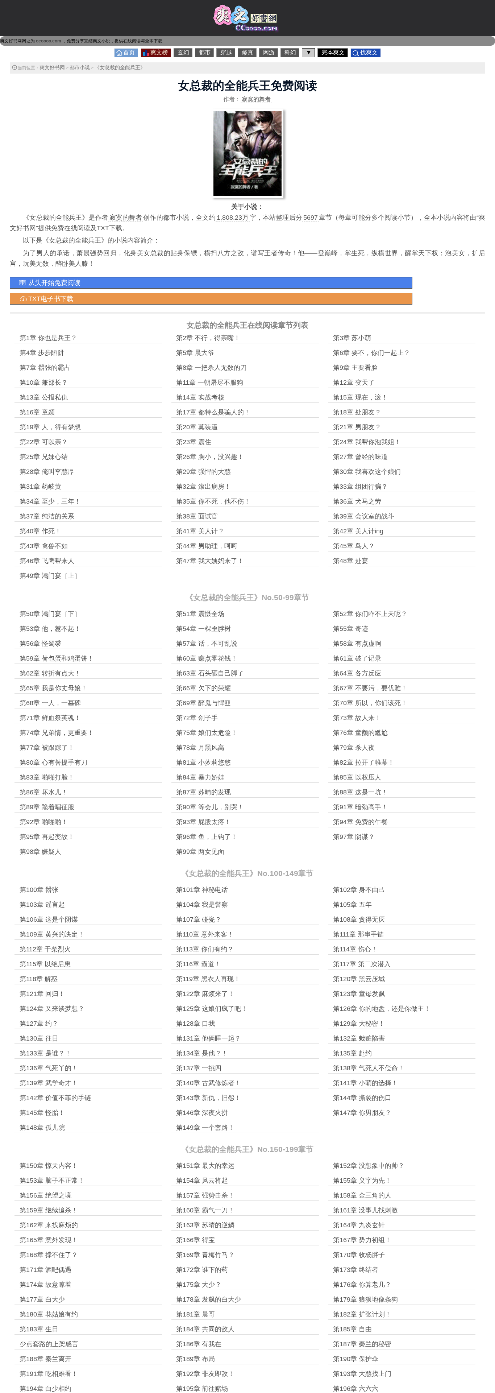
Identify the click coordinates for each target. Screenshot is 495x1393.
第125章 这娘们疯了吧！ (212, 1008)
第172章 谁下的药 (202, 1269)
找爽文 (369, 52)
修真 (247, 52)
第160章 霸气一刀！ (205, 1210)
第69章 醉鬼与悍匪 (203, 703)
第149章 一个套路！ (205, 1127)
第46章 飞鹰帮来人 (47, 561)
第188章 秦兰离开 (45, 1359)
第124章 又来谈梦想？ (52, 1008)
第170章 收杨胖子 (359, 1254)
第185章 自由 (352, 1329)
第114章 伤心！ (355, 949)
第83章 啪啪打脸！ (47, 777)
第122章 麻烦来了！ (205, 993)
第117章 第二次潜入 (362, 964)
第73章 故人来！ (357, 718)
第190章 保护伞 (355, 1359)
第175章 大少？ (198, 1284)
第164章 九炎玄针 (359, 1225)
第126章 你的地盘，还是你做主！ (381, 1008)
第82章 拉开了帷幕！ (363, 762)
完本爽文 (333, 52)
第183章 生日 (39, 1329)
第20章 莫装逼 (197, 427)
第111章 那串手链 (358, 934)
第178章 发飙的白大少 (208, 1299)
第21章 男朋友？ (357, 427)
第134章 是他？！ (202, 1053)
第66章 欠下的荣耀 (203, 688)
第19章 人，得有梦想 (50, 427)
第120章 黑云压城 (359, 979)
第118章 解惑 (39, 979)
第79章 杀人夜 (354, 747)
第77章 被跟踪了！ (47, 747)
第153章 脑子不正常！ (52, 1180)
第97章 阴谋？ (354, 836)
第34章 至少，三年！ (50, 501)
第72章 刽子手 (197, 718)
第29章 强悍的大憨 (203, 471)
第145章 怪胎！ (42, 1112)
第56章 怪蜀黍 (40, 643)
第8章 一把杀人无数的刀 (211, 367)
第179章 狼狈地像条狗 (365, 1299)
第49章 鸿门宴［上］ (50, 575)
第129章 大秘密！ (359, 1023)
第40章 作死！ (40, 531)
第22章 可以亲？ (44, 442)
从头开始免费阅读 (54, 282)
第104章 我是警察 (202, 904)
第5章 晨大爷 (195, 352)
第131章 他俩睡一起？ (208, 1038)
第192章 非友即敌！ (205, 1373)
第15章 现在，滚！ (360, 397)
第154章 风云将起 (202, 1180)
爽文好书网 (52, 67)
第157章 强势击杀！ (205, 1195)
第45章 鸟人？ (354, 546)
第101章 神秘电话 (202, 889)
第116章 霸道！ (198, 964)
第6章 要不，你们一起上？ (371, 352)
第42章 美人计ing (358, 531)
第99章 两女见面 (200, 851)
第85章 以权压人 (357, 777)
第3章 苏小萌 (352, 338)
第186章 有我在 (198, 1344)
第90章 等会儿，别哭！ (210, 807)
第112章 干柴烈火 (45, 949)
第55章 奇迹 (350, 628)
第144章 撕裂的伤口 (362, 1097)
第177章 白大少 (42, 1299)
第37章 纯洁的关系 (47, 516)
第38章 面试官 (197, 516)
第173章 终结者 (355, 1269)
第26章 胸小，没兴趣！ (210, 456)
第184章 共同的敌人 (205, 1329)
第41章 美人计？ (200, 531)
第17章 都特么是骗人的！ (213, 412)
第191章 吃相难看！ (49, 1373)
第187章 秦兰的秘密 (362, 1344)
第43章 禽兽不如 (44, 546)
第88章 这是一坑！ (360, 792)
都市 (205, 52)
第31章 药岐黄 (40, 486)
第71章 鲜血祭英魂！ (50, 718)
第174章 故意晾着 (45, 1284)
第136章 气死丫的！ (49, 1068)
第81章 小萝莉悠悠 (203, 762)
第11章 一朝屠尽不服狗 (209, 382)
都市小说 (80, 67)
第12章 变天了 (354, 382)
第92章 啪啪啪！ (44, 822)
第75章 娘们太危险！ (206, 732)
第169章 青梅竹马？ (205, 1254)
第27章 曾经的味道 (360, 456)
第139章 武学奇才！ (49, 1083)
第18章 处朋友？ (357, 412)
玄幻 (183, 52)
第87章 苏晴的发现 (203, 792)
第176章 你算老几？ (362, 1284)
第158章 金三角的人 (362, 1195)
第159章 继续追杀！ (49, 1210)
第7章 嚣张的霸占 (45, 367)
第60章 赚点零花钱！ (206, 658)
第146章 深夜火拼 (202, 1112)
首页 (129, 52)
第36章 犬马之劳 (357, 501)
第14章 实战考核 (200, 397)
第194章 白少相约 (45, 1388)
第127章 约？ (39, 1023)
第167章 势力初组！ (362, 1240)
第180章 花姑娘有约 (49, 1314)
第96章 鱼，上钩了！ (206, 836)
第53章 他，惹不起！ (50, 628)
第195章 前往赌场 (202, 1388)
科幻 (290, 52)
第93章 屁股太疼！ (203, 822)
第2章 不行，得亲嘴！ (208, 338)
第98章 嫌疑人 (40, 851)
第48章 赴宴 (350, 561)
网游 (269, 52)
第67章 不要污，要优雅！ (370, 688)
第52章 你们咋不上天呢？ (370, 613)
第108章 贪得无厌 (359, 919)
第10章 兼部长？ (44, 382)
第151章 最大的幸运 (205, 1165)
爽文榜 (159, 52)
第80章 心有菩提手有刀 (53, 762)
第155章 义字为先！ (362, 1180)
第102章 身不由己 (359, 889)
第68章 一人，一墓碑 (50, 703)
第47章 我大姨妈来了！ (210, 561)
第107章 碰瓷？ (198, 919)
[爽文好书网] (247, 30)
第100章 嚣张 (39, 889)
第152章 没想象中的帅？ (368, 1165)
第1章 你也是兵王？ (48, 338)
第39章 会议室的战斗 (363, 516)
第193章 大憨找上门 (362, 1373)
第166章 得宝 (195, 1240)
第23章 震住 (193, 442)
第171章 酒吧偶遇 (45, 1269)
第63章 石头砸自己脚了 (210, 673)
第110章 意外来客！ (205, 934)
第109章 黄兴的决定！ (52, 934)
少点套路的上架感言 (49, 1344)
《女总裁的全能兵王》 (120, 67)
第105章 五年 (352, 904)
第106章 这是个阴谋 (49, 919)
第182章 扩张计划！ (362, 1314)
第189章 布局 (195, 1359)
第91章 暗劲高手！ (360, 807)
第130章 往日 (39, 1038)
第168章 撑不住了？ (49, 1254)
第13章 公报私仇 (44, 397)
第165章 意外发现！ (49, 1240)
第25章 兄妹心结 (44, 456)
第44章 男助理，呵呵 (206, 546)
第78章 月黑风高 (200, 747)
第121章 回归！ (42, 993)
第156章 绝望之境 (45, 1195)
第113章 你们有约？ (205, 949)
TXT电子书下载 (50, 298)
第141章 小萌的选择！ (365, 1083)
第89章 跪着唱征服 (47, 807)
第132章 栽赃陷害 (359, 1038)
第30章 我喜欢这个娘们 (367, 471)
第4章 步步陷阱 (42, 352)
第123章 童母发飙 (359, 993)
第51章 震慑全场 (200, 613)
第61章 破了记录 (357, 658)
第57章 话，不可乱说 (206, 643)
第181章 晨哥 (195, 1314)
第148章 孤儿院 (42, 1127)
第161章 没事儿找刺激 (365, 1210)
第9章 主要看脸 (355, 367)
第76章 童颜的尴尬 (360, 732)
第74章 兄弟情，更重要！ (57, 732)
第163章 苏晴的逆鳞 (205, 1225)
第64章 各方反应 (357, 673)
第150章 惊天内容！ (49, 1165)
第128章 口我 (195, 1023)
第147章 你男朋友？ (362, 1112)
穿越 (226, 52)
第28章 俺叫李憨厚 (47, 471)
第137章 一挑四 (198, 1068)
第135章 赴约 (352, 1053)
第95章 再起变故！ (47, 836)
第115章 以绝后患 (45, 964)
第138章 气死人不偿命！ (368, 1068)
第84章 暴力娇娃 (200, 777)
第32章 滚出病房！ (203, 486)
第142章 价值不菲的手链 (55, 1097)
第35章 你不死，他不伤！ (213, 501)
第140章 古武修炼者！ (208, 1083)
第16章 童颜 (37, 412)
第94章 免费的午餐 (360, 822)
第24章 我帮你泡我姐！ (367, 442)
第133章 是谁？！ (45, 1053)
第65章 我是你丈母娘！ (53, 688)
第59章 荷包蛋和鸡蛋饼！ (57, 658)
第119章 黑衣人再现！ (208, 979)
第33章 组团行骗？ (360, 486)
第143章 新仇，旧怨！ (208, 1097)
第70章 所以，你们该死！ (370, 703)
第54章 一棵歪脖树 (203, 628)
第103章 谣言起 (42, 904)
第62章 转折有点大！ (50, 673)
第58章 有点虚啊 (357, 643)
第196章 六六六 (355, 1388)
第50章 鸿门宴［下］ (50, 613)
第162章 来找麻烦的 (49, 1225)
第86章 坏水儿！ (44, 792)
